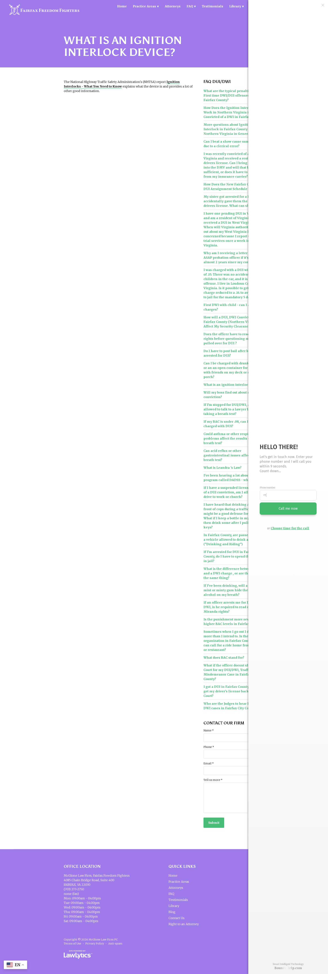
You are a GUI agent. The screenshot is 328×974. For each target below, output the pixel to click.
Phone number (267, 487)
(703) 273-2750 (74, 889)
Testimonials (212, 6)
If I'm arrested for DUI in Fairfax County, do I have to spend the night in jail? (232, 556)
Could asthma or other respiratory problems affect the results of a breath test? (230, 438)
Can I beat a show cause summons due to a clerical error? (230, 144)
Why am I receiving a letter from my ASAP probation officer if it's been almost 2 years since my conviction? (232, 257)
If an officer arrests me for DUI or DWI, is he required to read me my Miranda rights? (230, 607)
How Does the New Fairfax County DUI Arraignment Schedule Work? (230, 186)
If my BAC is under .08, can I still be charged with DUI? (231, 424)
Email (208, 763)
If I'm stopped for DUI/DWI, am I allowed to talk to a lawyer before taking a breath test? (230, 409)
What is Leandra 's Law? (222, 467)
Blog (172, 912)
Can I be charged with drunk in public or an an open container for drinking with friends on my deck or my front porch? (233, 370)
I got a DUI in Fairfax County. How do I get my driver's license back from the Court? (233, 691)
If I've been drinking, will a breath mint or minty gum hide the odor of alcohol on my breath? (231, 590)
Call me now (288, 508)
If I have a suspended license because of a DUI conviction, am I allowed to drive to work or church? (233, 492)
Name (208, 730)
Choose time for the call (290, 528)
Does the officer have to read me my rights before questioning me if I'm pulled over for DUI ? (232, 338)
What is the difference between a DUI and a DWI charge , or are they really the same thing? (233, 573)
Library (235, 6)
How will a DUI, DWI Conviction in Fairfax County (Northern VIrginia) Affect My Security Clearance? (231, 321)
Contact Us (176, 918)
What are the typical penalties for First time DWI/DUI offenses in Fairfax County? (230, 95)
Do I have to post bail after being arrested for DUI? (229, 353)
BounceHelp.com (288, 968)
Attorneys (173, 6)
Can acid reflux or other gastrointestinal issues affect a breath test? (228, 455)
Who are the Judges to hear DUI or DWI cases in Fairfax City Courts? (230, 706)
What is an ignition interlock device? (233, 385)
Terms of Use (72, 943)
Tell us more (212, 780)
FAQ (190, 6)
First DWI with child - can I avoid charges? (229, 307)
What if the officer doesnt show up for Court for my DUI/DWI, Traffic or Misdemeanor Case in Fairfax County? (233, 672)
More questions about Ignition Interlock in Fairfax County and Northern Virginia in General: (228, 129)
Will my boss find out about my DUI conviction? (231, 395)
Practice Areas (144, 6)
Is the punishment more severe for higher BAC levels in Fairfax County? (233, 621)
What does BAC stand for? (223, 657)
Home (122, 6)
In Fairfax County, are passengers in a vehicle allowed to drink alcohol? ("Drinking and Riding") (232, 539)
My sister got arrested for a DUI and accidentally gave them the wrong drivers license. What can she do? (232, 201)
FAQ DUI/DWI (217, 81)
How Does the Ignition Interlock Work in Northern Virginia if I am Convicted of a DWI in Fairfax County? (233, 112)
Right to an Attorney (184, 924)
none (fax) (71, 894)
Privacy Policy (94, 943)
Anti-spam (115, 943)
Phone (208, 747)
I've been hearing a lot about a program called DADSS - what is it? (231, 477)
